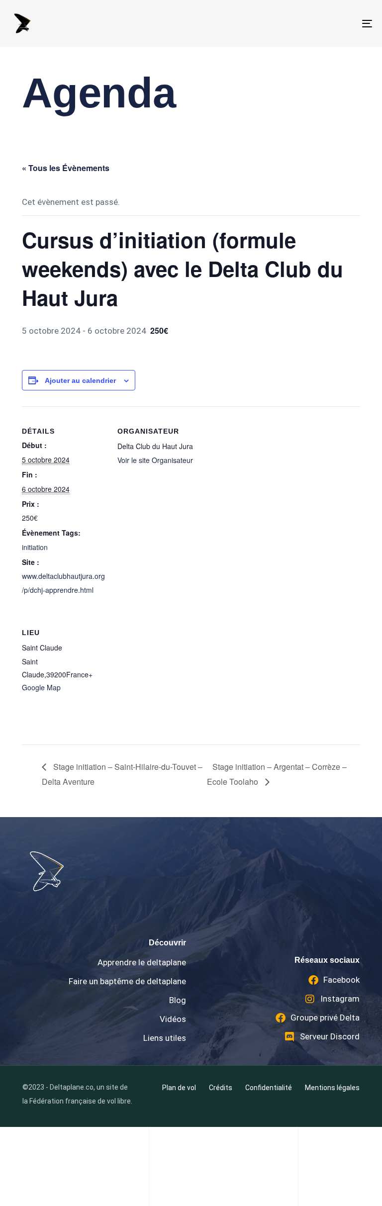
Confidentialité (268, 1088)
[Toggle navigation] (311, 23)
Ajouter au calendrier (80, 380)
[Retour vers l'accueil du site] (86, 871)
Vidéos (173, 1019)
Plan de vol (179, 1088)
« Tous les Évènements (65, 168)
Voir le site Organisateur (155, 460)
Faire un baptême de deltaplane (127, 981)
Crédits (220, 1088)
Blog (177, 1000)
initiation (35, 547)
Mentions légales (332, 1088)
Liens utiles (164, 1038)
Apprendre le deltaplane (141, 962)
